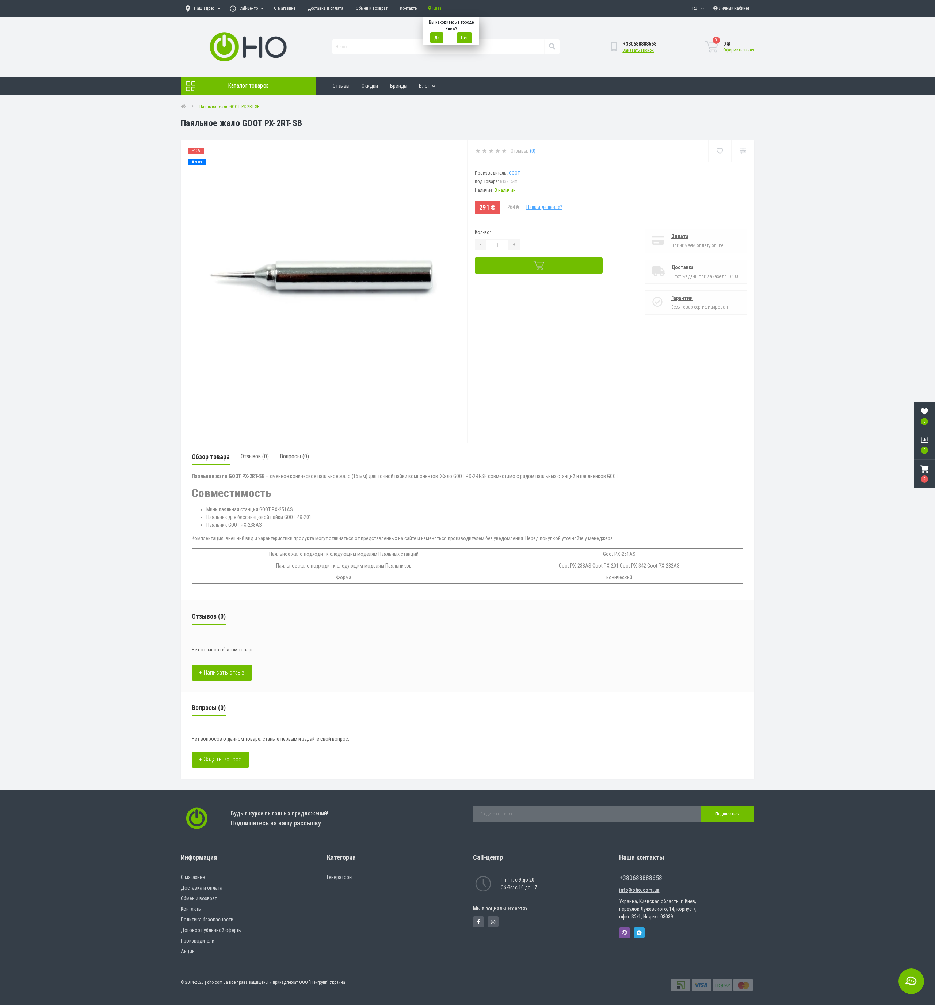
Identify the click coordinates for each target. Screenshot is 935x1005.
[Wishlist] (719, 151)
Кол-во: (483, 232)
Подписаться (727, 814)
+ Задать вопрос (220, 759)
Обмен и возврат (372, 8)
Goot (514, 173)
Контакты (409, 8)
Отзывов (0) (255, 456)
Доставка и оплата (325, 8)
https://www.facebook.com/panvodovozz (478, 921)
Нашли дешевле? (544, 207)
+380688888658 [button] (640, 878)
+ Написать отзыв (222, 672)
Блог (424, 86)
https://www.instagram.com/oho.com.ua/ (493, 921)
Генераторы (339, 877)
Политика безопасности (207, 919)
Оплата (679, 236)
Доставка (682, 267)
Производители (197, 941)
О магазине (284, 8)
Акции (188, 951)
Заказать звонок (638, 50)
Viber (624, 932)
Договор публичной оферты (211, 930)
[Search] (552, 46)
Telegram (639, 932)
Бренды (399, 86)
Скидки (370, 86)
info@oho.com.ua (639, 890)
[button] (924, 474)
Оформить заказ (738, 50)
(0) (532, 151)
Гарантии (682, 298)
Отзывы (341, 86)
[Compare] (742, 151)
